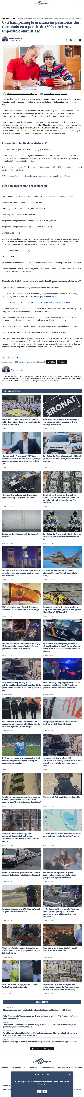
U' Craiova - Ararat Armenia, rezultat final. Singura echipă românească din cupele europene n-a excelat (21, 760)
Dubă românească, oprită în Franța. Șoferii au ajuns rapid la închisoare (21, 910)
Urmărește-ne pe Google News (55, 94)
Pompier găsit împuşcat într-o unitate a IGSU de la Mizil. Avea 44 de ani (60, 722)
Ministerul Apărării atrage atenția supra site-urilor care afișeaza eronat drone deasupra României (61, 422)
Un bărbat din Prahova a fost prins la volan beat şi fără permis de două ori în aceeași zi (62, 536)
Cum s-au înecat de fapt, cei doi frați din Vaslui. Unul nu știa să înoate (20, 985)
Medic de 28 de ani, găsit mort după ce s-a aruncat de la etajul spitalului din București (21, 873)
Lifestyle (33, 1067)
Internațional (16, 1067)
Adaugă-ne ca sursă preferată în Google (22, 94)
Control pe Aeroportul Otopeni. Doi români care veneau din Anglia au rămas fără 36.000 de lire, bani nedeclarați (61, 987)
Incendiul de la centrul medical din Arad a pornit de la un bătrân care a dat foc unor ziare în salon (21, 573)
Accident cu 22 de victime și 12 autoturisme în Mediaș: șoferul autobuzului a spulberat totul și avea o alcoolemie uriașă (62, 762)
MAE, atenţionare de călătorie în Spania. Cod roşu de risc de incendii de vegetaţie (20, 608)
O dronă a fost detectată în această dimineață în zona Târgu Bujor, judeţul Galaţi (60, 573)
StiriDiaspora (6, 18)
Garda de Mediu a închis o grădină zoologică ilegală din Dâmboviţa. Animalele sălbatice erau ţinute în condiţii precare (20, 837)
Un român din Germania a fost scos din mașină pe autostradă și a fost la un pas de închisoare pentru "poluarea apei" (21, 724)
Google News (24, 362)
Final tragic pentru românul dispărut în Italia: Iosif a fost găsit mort (60, 949)
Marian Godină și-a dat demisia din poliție (61, 797)
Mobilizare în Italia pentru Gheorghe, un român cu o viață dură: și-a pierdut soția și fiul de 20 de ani (21, 950)
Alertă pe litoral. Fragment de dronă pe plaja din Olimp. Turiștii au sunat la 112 (19, 496)
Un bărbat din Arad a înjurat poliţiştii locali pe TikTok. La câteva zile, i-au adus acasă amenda (62, 458)
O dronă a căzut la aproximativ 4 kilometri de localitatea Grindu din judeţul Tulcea (62, 834)
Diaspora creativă (47, 1067)
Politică (5, 1067)
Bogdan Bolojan (16, 38)
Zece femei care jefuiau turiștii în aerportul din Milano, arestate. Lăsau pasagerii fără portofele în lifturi (59, 875)
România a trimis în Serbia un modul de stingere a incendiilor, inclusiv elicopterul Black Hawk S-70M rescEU (62, 609)
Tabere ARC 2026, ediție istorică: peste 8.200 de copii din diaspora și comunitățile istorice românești (21, 422)
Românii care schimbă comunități (69, 1067)
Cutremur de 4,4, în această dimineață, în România (20, 535)
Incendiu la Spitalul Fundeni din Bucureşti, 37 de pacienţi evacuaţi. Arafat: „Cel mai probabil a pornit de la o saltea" (21, 646)
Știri (13, 18)
